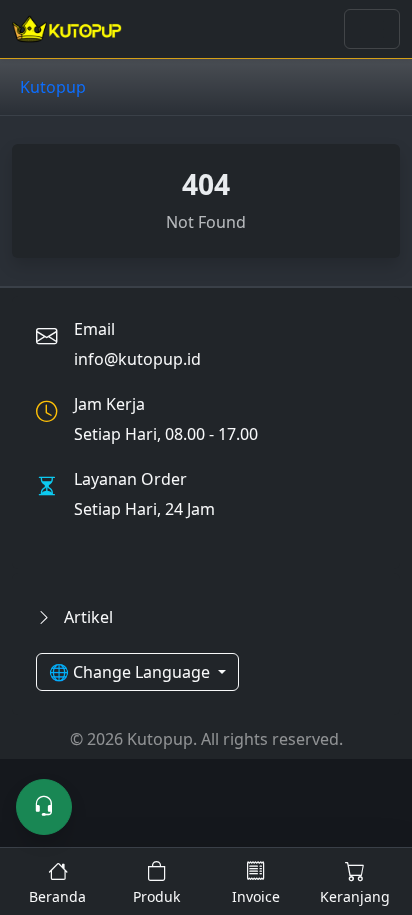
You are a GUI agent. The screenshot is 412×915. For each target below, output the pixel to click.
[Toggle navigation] (372, 29)
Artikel (86, 617)
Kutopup (53, 87)
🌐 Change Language (131, 672)
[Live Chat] (44, 807)
